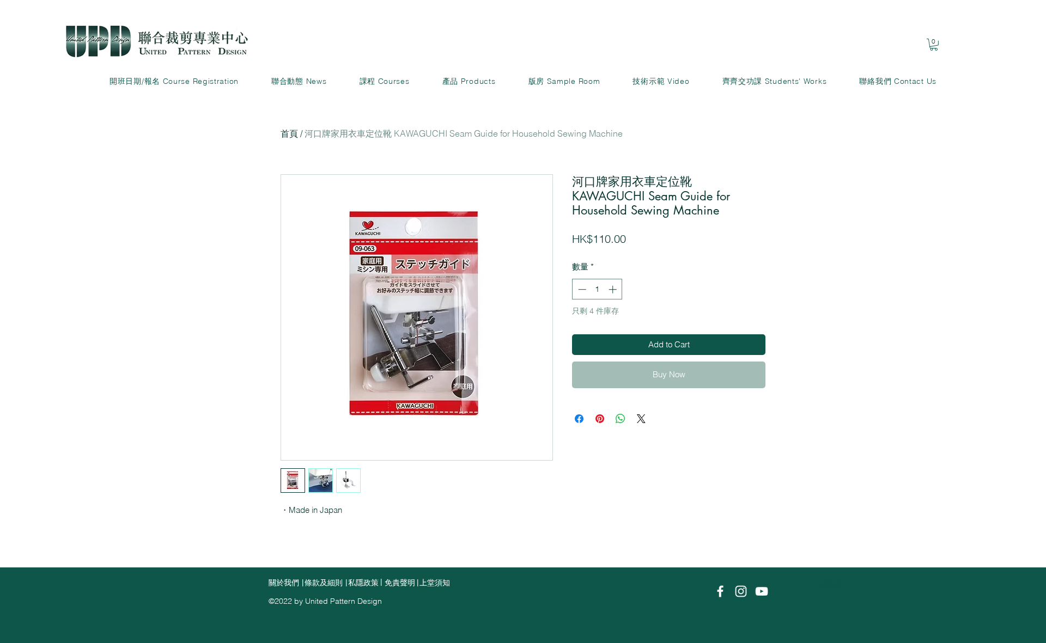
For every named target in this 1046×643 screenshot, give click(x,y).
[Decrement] (581, 289)
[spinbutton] (597, 289)
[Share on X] (641, 418)
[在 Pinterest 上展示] (599, 418)
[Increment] (613, 289)
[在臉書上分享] (579, 418)
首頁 (289, 133)
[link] (934, 45)
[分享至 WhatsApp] (620, 418)
